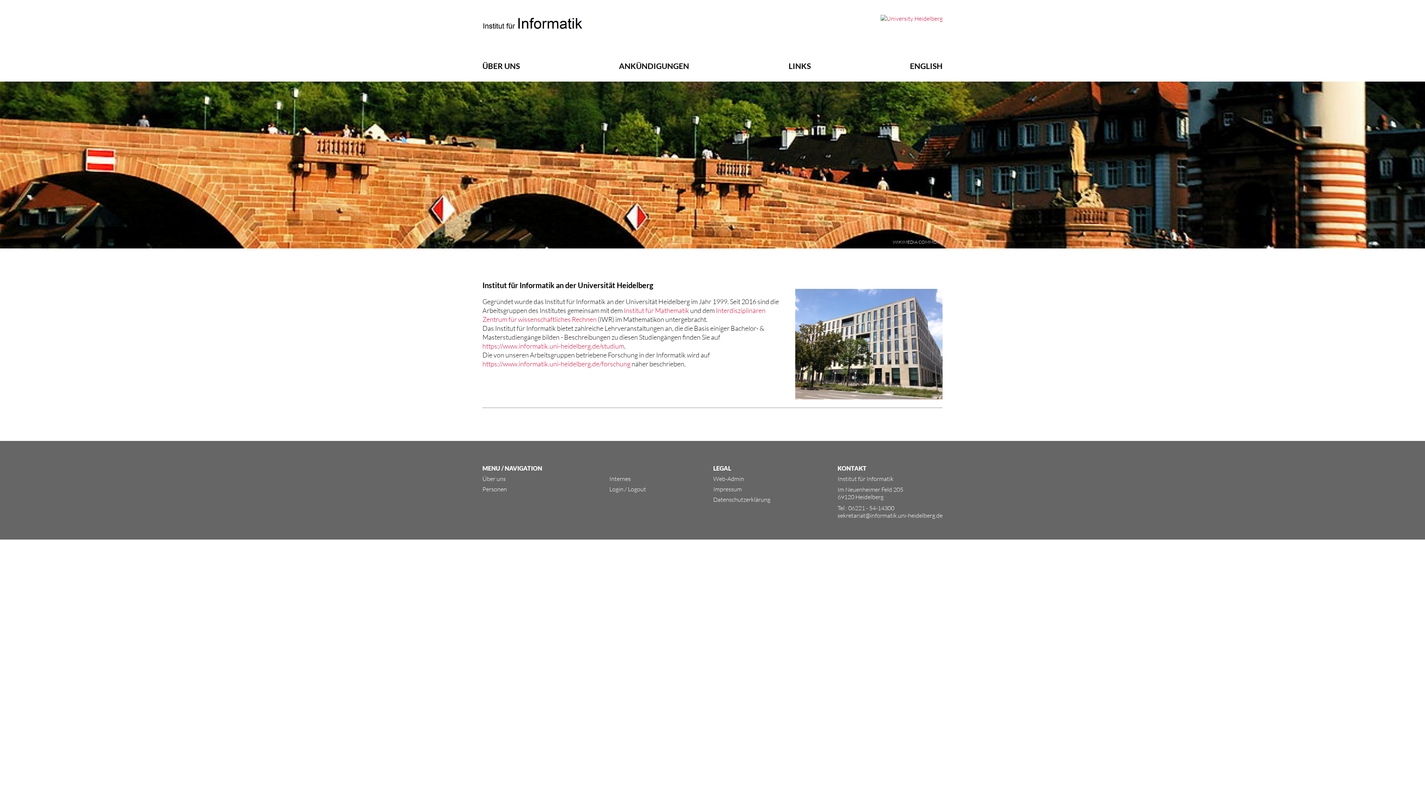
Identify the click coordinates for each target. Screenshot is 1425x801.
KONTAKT (852, 468)
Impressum (727, 489)
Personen (494, 489)
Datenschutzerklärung (741, 499)
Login (616, 489)
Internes (620, 478)
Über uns (501, 65)
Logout (637, 489)
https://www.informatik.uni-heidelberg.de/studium (553, 346)
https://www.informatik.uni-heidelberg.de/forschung (556, 364)
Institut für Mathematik (656, 310)
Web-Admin (728, 478)
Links (800, 65)
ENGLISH (926, 65)
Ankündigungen (654, 65)
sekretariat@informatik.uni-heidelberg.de (890, 515)
